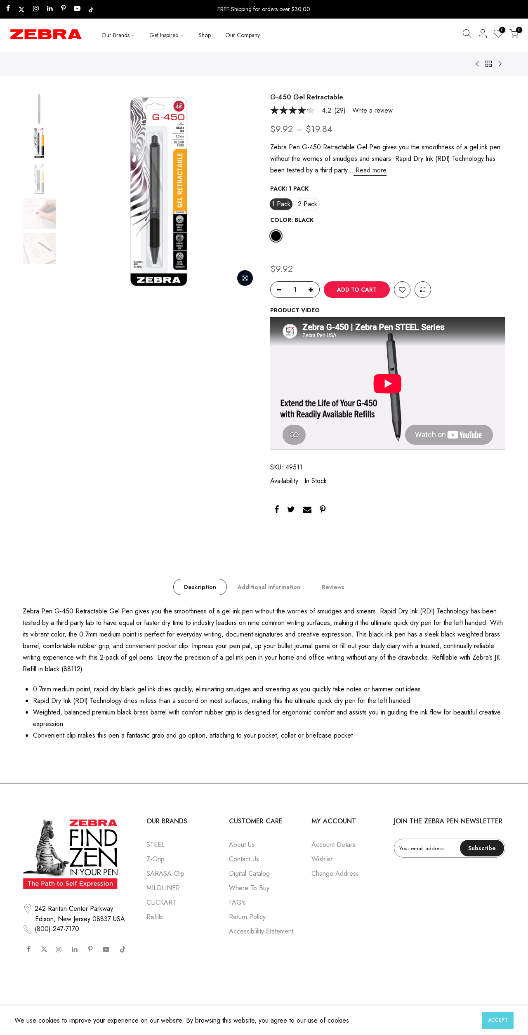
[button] (467, 35)
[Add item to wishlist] (402, 290)
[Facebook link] (276, 511)
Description (200, 587)
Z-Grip (155, 859)
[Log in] (482, 35)
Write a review (372, 110)
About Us (242, 844)
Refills (154, 917)
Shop (204, 35)
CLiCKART (161, 902)
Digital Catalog (249, 873)
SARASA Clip (165, 873)
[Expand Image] (245, 278)
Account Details (333, 844)
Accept (498, 1020)
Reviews (333, 587)
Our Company (242, 35)
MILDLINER (163, 888)
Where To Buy (249, 888)
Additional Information (269, 587)
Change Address (335, 873)
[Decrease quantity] (277, 290)
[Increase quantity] (313, 290)
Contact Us (244, 859)
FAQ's (237, 902)
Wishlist (321, 859)
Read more (370, 170)
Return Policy (247, 917)
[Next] (243, 192)
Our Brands (115, 35)
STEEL (155, 844)
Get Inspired (164, 35)
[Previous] (74, 192)
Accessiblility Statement (261, 931)
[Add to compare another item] (423, 290)
